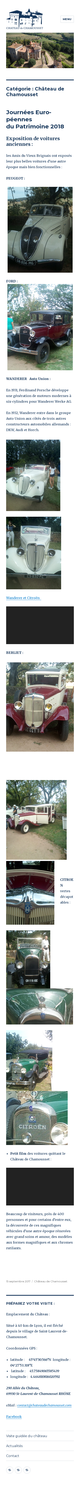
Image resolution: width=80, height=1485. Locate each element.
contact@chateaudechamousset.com (44, 1405)
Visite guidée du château (26, 1436)
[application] (40, 625)
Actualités (14, 1446)
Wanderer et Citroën (23, 598)
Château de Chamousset (50, 1281)
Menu (67, 19)
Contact (12, 1456)
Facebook (14, 1417)
